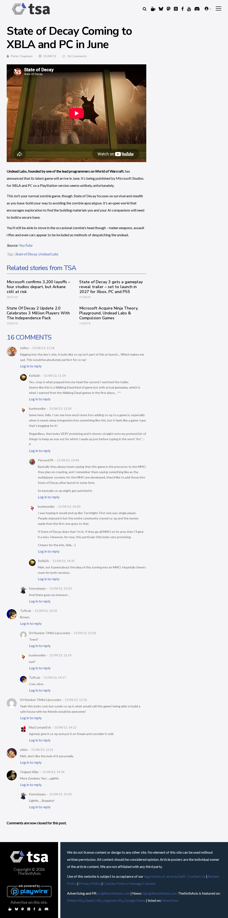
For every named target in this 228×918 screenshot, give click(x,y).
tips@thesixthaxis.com (160, 893)
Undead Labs (48, 254)
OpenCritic (93, 900)
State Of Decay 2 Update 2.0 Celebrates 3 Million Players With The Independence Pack (38, 313)
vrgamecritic (113, 900)
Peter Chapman (22, 56)
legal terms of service (160, 876)
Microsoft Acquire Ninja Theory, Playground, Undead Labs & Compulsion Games (108, 313)
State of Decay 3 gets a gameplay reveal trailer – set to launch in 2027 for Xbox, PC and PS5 (111, 286)
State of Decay (26, 254)
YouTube (25, 245)
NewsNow (170, 900)
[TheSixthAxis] (31, 15)
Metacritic (75, 900)
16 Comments (77, 56)
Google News (134, 900)
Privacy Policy (90, 883)
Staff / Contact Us (192, 876)
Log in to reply (31, 366)
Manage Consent (142, 883)
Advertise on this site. (29, 902)
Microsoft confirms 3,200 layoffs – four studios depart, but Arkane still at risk (38, 286)
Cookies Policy (114, 883)
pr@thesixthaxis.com (114, 893)
